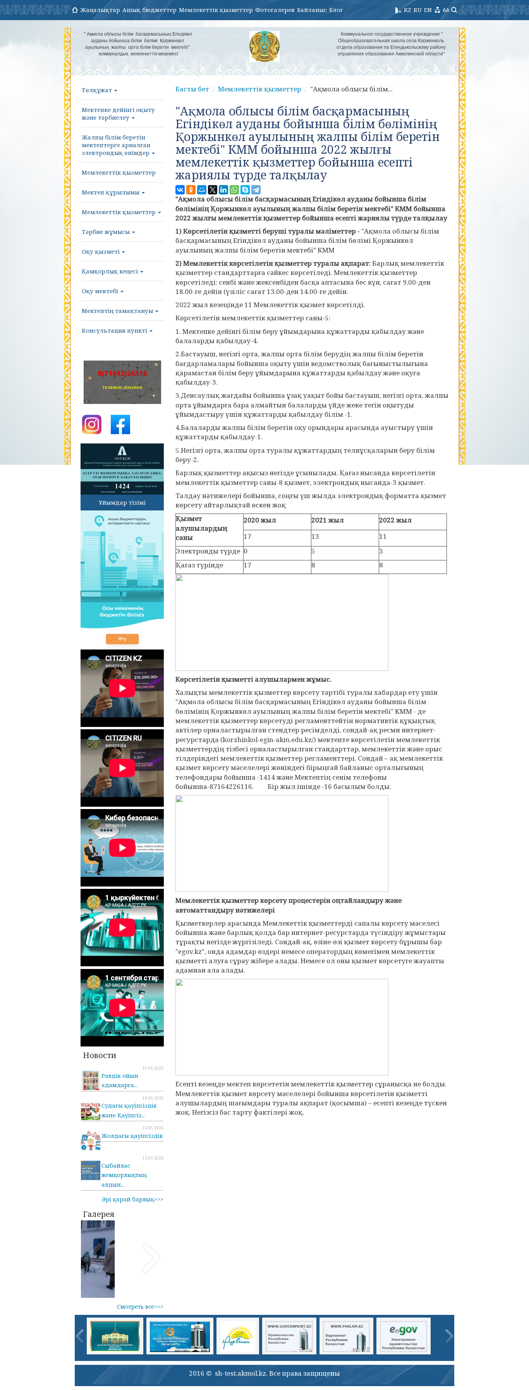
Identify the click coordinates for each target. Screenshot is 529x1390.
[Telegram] (256, 189)
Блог (336, 10)
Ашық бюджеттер (149, 10)
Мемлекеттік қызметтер (216, 10)
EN (428, 10)
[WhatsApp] (234, 189)
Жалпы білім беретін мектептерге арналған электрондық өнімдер (116, 144)
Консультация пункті (115, 330)
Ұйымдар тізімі (122, 502)
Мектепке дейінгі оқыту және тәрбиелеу (118, 113)
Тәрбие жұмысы (106, 231)
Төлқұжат (97, 90)
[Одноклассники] (191, 189)
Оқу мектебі (101, 291)
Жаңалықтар (100, 10)
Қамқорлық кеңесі (110, 271)
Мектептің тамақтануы (118, 310)
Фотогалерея (275, 10)
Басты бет (192, 88)
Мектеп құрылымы (111, 192)
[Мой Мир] (201, 189)
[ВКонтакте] (180, 189)
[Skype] (245, 189)
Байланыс (312, 10)
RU (418, 10)
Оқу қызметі (101, 251)
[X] (212, 189)
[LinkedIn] (223, 189)
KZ (407, 10)
